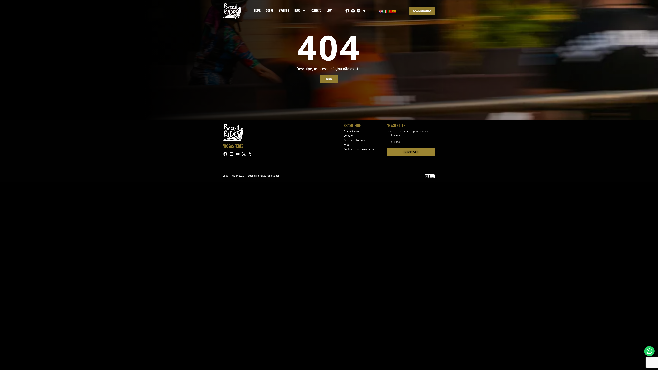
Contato (316, 10)
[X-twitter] (243, 154)
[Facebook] (347, 11)
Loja (329, 10)
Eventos (284, 10)
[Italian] (385, 11)
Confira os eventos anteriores (360, 149)
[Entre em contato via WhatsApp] (649, 351)
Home (257, 10)
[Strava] (364, 11)
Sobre (269, 10)
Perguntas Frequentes (356, 140)
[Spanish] (394, 11)
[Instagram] (231, 154)
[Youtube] (237, 154)
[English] (381, 11)
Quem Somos (351, 131)
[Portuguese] (390, 11)
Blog (297, 10)
